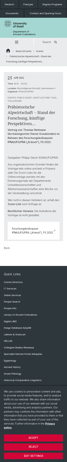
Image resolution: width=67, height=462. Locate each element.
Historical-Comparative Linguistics (23, 380)
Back (7, 247)
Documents (12, 13)
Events (39, 51)
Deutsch (9, 4)
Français (28, 4)
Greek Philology (12, 373)
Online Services (12, 295)
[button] (16, 42)
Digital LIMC (10, 321)
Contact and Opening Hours (45, 13)
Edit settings (33, 455)
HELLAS (8, 341)
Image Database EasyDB (17, 328)
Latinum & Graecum (15, 334)
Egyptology (10, 360)
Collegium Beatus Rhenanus (19, 347)
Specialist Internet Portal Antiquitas (23, 354)
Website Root (8, 51)
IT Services (10, 288)
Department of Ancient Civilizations (24, 33)
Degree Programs (52, 4)
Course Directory (13, 282)
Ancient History (12, 367)
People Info (10, 308)
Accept (33, 437)
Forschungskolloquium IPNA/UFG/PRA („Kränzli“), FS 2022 (32, 230)
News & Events (23, 51)
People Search (12, 301)
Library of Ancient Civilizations (20, 314)
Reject (33, 446)
